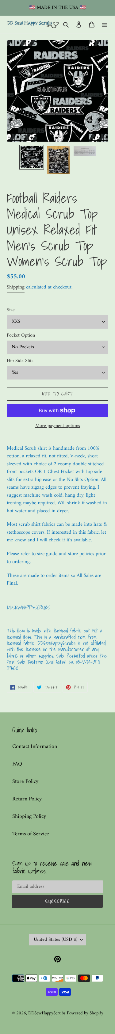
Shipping (16, 287)
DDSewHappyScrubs (46, 1013)
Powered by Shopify (85, 1013)
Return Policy (27, 799)
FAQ (17, 764)
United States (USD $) (55, 939)
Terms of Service (30, 834)
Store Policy (25, 781)
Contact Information (34, 746)
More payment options (57, 425)
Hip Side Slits (20, 360)
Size (11, 310)
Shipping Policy (29, 816)
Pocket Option (21, 335)
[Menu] (104, 24)
